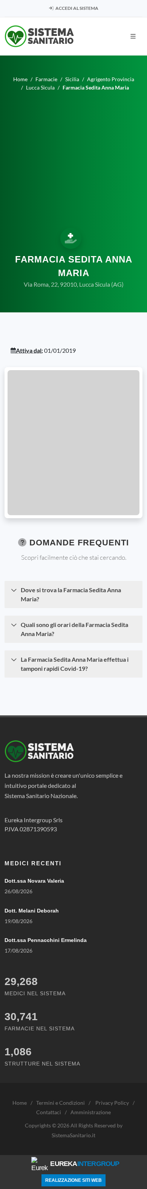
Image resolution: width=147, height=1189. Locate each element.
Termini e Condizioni (60, 1102)
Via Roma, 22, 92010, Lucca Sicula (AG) (74, 284)
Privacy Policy (112, 1102)
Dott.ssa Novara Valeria (34, 881)
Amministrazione (90, 1112)
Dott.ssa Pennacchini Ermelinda (46, 940)
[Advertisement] (73, 158)
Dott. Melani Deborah (32, 911)
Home (19, 1102)
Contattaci (48, 1112)
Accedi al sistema (76, 8)
